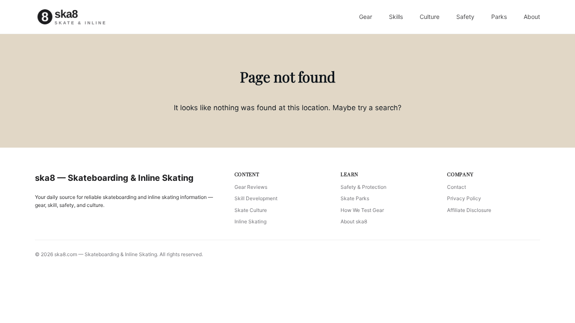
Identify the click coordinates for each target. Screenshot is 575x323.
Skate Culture (250, 210)
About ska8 (354, 221)
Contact (456, 187)
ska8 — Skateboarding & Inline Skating (114, 178)
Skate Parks (355, 198)
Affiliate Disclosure (469, 210)
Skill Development (255, 198)
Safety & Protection (363, 187)
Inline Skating (250, 221)
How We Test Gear (362, 210)
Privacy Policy (464, 198)
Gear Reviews (250, 187)
